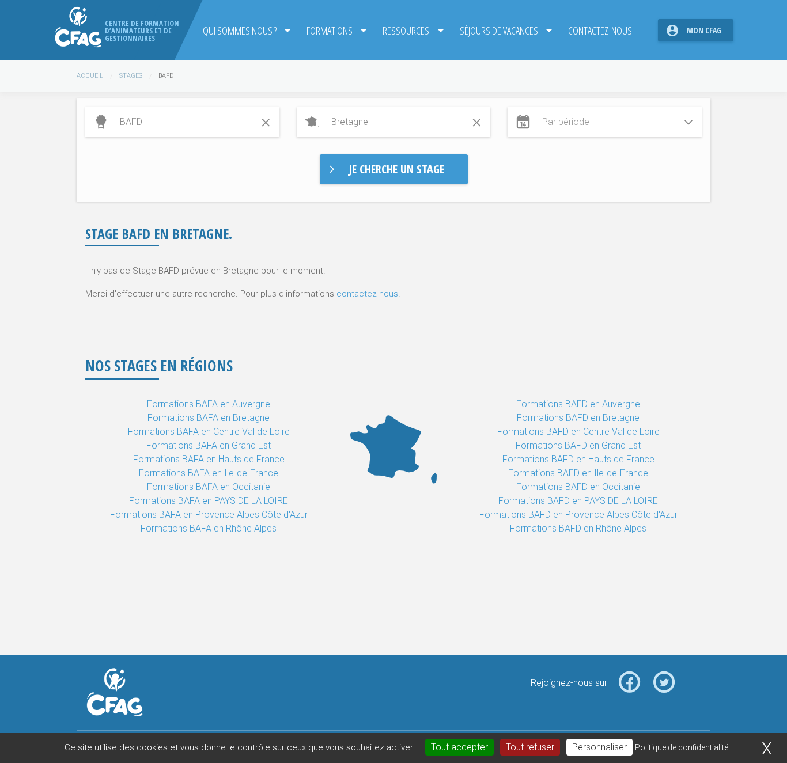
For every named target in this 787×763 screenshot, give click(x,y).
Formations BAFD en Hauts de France (578, 459)
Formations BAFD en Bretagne (578, 417)
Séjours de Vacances (499, 30)
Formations (330, 30)
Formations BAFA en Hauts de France (209, 459)
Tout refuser (530, 747)
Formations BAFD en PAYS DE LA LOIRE (578, 500)
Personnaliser (599, 747)
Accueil (90, 75)
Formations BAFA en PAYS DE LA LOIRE (208, 500)
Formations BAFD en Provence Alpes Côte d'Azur (578, 514)
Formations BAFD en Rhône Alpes (578, 528)
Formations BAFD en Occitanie (578, 486)
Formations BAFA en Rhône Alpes (209, 528)
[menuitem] (243, 30)
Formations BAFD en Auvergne (578, 403)
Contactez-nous (600, 30)
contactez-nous (367, 294)
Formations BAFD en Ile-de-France (578, 473)
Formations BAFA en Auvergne (208, 403)
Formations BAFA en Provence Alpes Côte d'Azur (209, 514)
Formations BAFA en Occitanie (208, 486)
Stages (130, 75)
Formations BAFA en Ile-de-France (208, 473)
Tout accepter (459, 747)
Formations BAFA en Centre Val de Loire (209, 431)
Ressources (406, 30)
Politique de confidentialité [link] (681, 747)
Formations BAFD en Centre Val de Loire (578, 431)
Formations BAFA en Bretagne (208, 417)
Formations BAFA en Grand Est (208, 445)
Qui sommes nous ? (240, 30)
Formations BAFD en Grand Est (578, 445)
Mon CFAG (704, 30)
